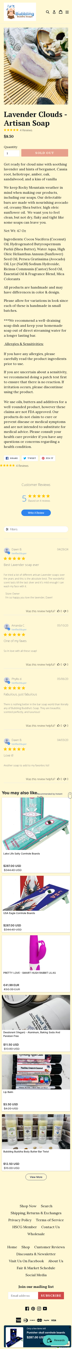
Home (12, 1247)
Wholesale (36, 1234)
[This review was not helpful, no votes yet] (64, 611)
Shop (25, 1247)
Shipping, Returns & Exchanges (36, 1213)
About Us (55, 1261)
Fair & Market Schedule (36, 1268)
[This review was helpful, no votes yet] (58, 611)
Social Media (36, 1275)
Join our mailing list (36, 1287)
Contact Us (50, 1227)
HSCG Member (24, 1227)
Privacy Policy (20, 1220)
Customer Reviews (49, 1247)
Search (46, 1206)
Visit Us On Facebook (26, 1261)
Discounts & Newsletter (36, 1254)
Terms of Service (50, 1220)
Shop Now (28, 1206)
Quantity (10, 147)
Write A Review (36, 512)
